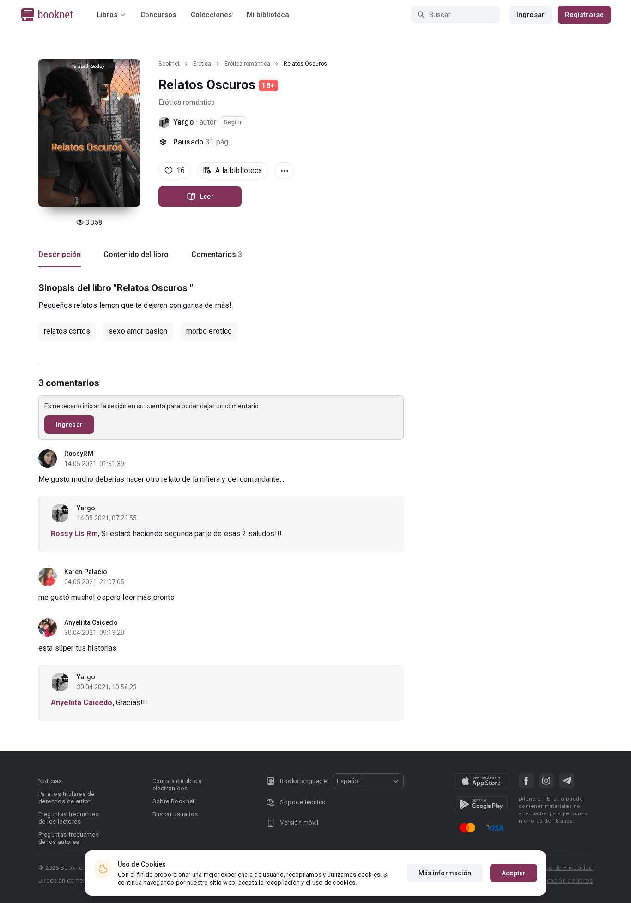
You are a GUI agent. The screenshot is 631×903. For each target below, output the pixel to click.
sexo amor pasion (138, 331)
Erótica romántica (247, 63)
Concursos (158, 15)
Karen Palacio (85, 571)
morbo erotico (209, 331)
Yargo (183, 122)
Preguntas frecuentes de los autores (68, 838)
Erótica (202, 63)
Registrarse (584, 15)
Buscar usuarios (175, 814)
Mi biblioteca (268, 15)
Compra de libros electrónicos (176, 784)
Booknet (169, 63)
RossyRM (78, 453)
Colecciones (211, 15)
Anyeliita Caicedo (91, 622)
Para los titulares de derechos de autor (66, 797)
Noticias (50, 780)
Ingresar (530, 15)
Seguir (233, 122)
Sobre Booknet (173, 801)
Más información (445, 873)
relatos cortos (67, 331)
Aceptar (514, 873)
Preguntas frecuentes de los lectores (68, 818)
